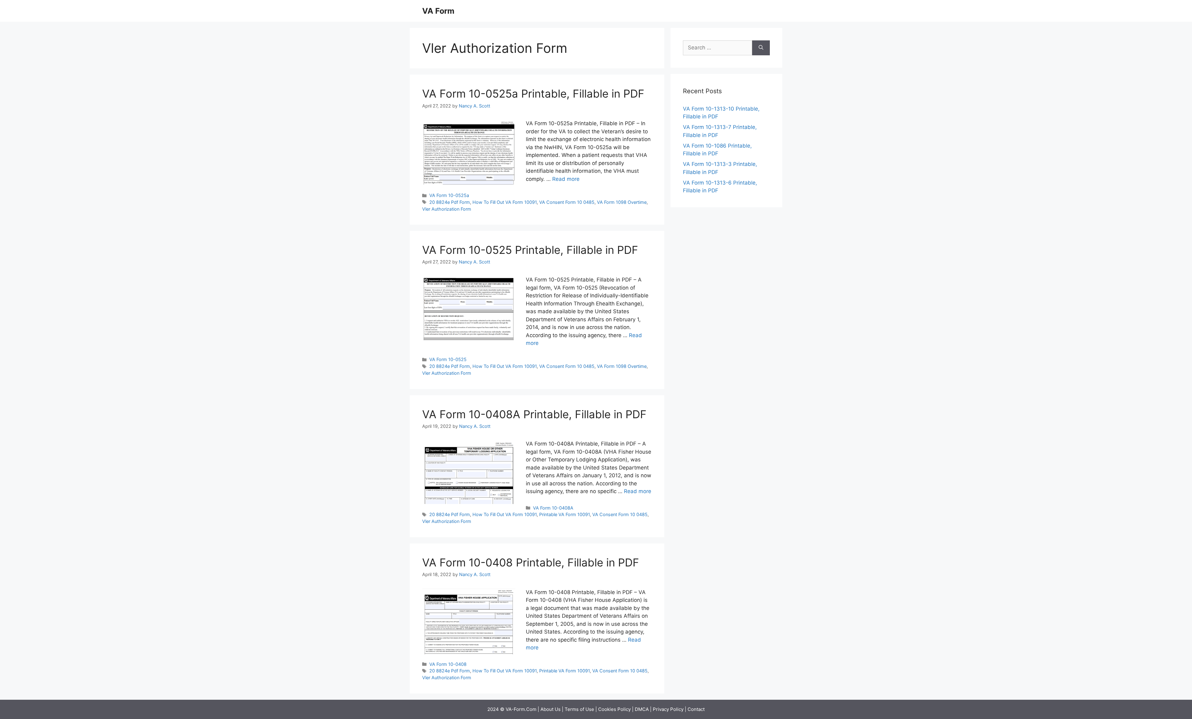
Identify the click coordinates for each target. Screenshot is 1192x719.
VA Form (438, 11)
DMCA (642, 709)
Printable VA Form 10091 (564, 514)
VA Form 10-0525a (449, 195)
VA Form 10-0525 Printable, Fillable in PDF (530, 249)
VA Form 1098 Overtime (622, 202)
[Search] (761, 47)
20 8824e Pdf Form (449, 202)
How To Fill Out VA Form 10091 (504, 202)
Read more (566, 179)
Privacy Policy (668, 709)
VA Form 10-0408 (448, 664)
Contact (696, 709)
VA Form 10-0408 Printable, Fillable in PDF (530, 562)
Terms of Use (579, 709)
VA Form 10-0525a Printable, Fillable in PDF (533, 93)
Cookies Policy (614, 709)
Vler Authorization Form (446, 209)
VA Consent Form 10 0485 (566, 202)
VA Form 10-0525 (448, 359)
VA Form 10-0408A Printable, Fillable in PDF (534, 414)
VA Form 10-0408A (553, 508)
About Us (550, 709)
